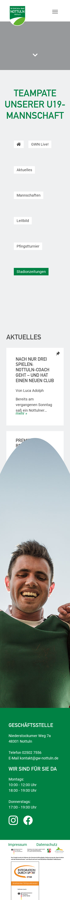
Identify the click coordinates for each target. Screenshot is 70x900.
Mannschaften (29, 195)
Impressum (17, 844)
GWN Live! (40, 144)
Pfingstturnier (28, 246)
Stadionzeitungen (31, 271)
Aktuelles (24, 170)
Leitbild (23, 220)
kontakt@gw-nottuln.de (39, 758)
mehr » (21, 413)
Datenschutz (46, 844)
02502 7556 (31, 752)
